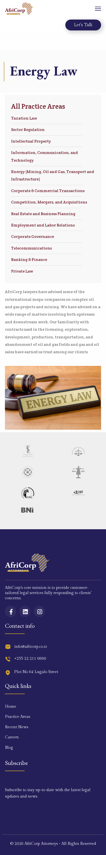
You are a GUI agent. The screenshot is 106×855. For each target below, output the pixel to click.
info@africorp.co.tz (30, 646)
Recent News (16, 727)
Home (10, 706)
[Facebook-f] (10, 611)
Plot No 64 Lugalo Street (36, 672)
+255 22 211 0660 (30, 658)
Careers (12, 737)
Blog (9, 747)
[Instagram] (39, 611)
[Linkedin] (25, 611)
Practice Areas (17, 716)
